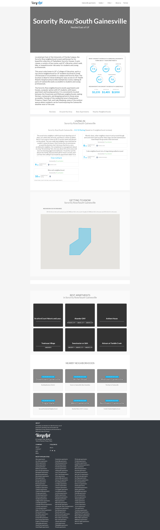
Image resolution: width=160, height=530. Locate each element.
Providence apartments (81, 463)
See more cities (78, 523)
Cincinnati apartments (41, 495)
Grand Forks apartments (42, 525)
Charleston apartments (42, 487)
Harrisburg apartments (61, 463)
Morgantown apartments (61, 508)
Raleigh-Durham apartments (82, 465)
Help (37, 451)
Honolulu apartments (60, 466)
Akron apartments (40, 459)
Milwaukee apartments (61, 502)
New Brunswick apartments (62, 514)
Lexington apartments (61, 487)
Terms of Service (40, 441)
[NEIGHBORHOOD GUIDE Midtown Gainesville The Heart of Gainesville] (112, 369)
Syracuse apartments (80, 497)
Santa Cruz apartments (81, 483)
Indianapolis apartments (61, 470)
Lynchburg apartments (61, 493)
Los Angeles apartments (61, 489)
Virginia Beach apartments (81, 512)
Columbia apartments (41, 502)
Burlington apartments (42, 485)
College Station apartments (43, 500)
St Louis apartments (80, 495)
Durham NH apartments (42, 517)
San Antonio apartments (81, 476)
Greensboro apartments (61, 459)
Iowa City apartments (61, 472)
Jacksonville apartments (61, 478)
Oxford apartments (60, 523)
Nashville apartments (60, 510)
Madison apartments (60, 495)
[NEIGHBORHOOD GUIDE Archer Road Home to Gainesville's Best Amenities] (80, 369)
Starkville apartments (80, 493)
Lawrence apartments (60, 485)
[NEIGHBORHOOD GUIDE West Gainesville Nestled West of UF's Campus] (80, 393)
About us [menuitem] (118, 3)
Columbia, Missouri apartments (44, 504)
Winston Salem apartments (82, 521)
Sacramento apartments (81, 472)
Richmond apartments (80, 468)
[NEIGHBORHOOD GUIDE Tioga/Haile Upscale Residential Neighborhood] (48, 393)
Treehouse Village (48, 343)
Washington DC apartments (82, 514)
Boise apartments (40, 478)
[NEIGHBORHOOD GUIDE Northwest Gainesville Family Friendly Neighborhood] (112, 393)
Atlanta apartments (41, 465)
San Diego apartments (80, 478)
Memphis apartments (60, 499)
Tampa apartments (80, 499)
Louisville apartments (60, 491)
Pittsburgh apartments (81, 459)
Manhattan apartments (61, 497)
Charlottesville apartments (43, 491)
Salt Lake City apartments (81, 474)
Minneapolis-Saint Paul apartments (64, 506)
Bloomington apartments (42, 476)
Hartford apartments (60, 465)
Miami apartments (60, 500)
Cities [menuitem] (109, 3)
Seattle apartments (80, 485)
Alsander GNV (80, 318)
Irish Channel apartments (61, 474)
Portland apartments (80, 461)
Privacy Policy (48, 441)
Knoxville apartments (60, 482)
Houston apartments (60, 468)
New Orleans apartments (61, 517)
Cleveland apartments (41, 499)
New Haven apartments (61, 516)
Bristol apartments (40, 483)
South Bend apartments (81, 487)
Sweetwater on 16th (80, 343)
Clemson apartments (41, 497)
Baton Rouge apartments (42, 470)
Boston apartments (41, 480)
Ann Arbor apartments (41, 461)
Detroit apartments (41, 516)
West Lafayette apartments (82, 516)
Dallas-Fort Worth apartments (43, 510)
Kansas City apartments (61, 480)
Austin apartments (40, 466)
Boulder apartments (41, 482)
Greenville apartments (60, 461)
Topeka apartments (80, 502)
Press (37, 453)
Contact (38, 449)
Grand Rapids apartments (42, 527)
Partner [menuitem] (125, 3)
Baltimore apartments (41, 468)
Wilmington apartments (81, 519)
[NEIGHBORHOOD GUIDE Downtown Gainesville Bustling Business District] (48, 369)
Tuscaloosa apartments (81, 510)
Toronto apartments (80, 504)
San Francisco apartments (81, 480)
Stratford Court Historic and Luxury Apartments (52, 318)
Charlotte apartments (41, 489)
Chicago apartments (41, 493)
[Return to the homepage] (36, 3)
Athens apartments (41, 463)
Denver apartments (41, 512)
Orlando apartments (60, 521)
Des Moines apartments (42, 514)
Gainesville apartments (89, 3)
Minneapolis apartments (61, 504)
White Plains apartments (81, 517)
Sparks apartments (80, 489)
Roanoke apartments (80, 470)
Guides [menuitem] (101, 3)
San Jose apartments (80, 482)
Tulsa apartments (79, 508)
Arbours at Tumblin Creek (112, 343)
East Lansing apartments (42, 519)
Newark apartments (60, 512)
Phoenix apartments (60, 527)
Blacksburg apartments (42, 474)
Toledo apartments (80, 500)
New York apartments (60, 519)
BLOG (51, 447)
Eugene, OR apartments (42, 521)
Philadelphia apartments (61, 525)
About (38, 447)
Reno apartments (79, 466)
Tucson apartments (80, 506)
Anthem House (112, 318)
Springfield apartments (81, 491)
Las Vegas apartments (61, 483)
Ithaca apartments (60, 476)
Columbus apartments (41, 506)
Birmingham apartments (42, 472)
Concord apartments (41, 508)
